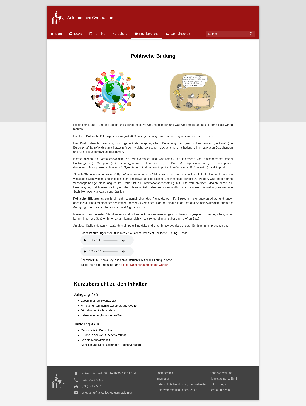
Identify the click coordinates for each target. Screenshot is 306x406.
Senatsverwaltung (221, 372)
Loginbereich (165, 372)
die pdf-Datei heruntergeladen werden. (145, 264)
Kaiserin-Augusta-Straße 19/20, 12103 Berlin (110, 373)
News (75, 33)
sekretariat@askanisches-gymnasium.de (107, 392)
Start (56, 33)
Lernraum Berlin (220, 389)
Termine (97, 33)
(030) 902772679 (92, 379)
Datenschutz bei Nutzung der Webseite (181, 384)
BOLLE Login (218, 384)
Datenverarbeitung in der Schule (177, 389)
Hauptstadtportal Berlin (224, 378)
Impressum (163, 378)
